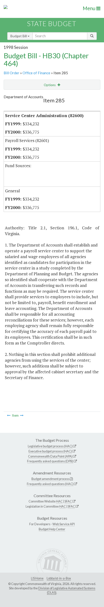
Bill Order (11, 73)
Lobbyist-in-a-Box (59, 578)
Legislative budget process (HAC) (50, 446)
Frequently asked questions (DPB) (50, 461)
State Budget (51, 24)
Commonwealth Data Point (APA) (50, 456)
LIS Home (37, 578)
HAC (59, 501)
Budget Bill (19, 36)
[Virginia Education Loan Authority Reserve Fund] (21, 415)
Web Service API (63, 524)
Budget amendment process (50, 479)
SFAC (68, 501)
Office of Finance (36, 73)
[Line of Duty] (8, 415)
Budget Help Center (52, 529)
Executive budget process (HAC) (50, 451)
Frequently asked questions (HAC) (50, 484)
